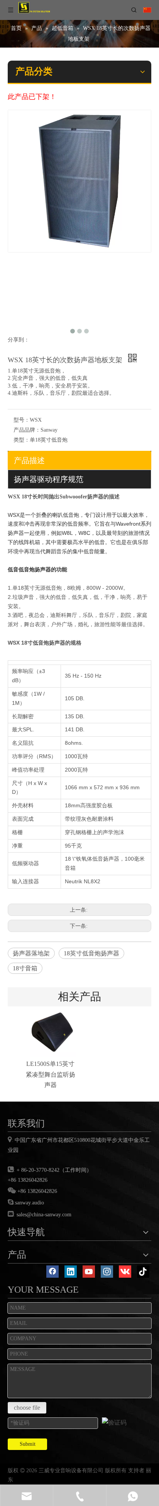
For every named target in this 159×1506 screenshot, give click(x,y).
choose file (27, 1407)
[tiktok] (143, 1271)
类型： (22, 440)
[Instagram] (107, 1271)
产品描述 (29, 460)
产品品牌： (27, 430)
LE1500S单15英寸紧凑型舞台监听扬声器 (50, 1074)
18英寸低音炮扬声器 (91, 953)
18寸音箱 (25, 968)
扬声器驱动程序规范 (48, 479)
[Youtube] (89, 1271)
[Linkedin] (70, 1271)
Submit (28, 1444)
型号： (22, 420)
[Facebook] (52, 1271)
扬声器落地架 (31, 953)
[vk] (125, 1271)
